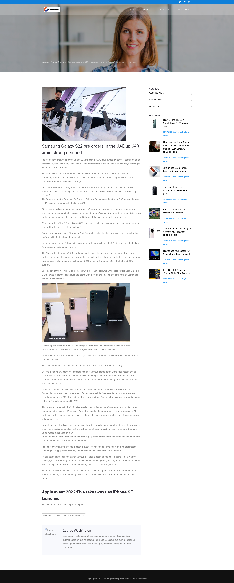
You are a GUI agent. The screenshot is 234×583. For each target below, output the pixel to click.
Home (131, 9)
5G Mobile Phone (147, 9)
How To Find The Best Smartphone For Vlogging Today (175, 123)
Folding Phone (183, 9)
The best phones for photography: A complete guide (175, 190)
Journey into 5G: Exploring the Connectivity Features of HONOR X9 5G (177, 231)
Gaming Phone (166, 9)
